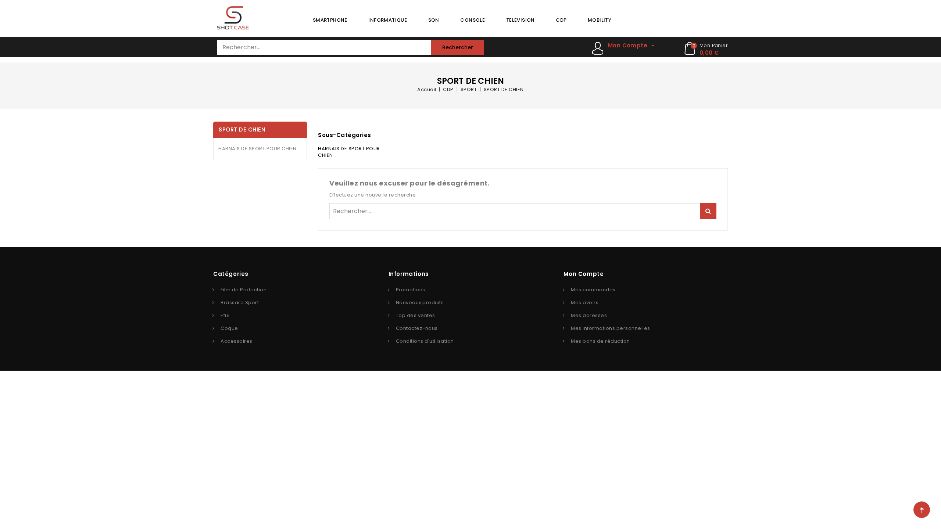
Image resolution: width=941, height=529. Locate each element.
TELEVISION (520, 20)
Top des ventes (415, 315)
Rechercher (457, 47)
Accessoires (237, 341)
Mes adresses (589, 315)
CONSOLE (472, 20)
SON (433, 20)
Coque (229, 328)
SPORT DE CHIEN (242, 129)
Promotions (410, 289)
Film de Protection (243, 289)
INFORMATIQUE (387, 20)
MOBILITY (599, 20)
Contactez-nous (417, 328)
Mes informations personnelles (610, 328)
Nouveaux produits (420, 302)
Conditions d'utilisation (425, 341)
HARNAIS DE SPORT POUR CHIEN (257, 148)
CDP (561, 20)
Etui (225, 315)
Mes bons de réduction (600, 341)
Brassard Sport (240, 302)
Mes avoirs (584, 302)
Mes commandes (593, 289)
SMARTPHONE (330, 20)
